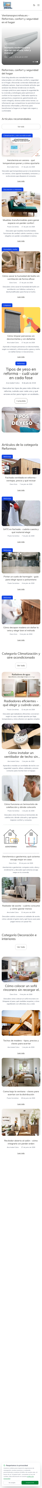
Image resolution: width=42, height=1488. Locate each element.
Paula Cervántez (13, 227)
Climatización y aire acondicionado (17, 135)
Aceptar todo (30, 1482)
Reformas (10, 43)
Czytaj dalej (21, 401)
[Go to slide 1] (33, 61)
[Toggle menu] (38, 5)
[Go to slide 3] (37, 62)
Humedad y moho (10, 249)
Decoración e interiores (12, 189)
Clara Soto (8, 57)
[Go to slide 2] (35, 61)
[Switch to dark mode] (34, 5)
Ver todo (21, 127)
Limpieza (7, 305)
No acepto (12, 1482)
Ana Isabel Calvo (13, 167)
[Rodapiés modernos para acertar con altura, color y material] (21, 45)
